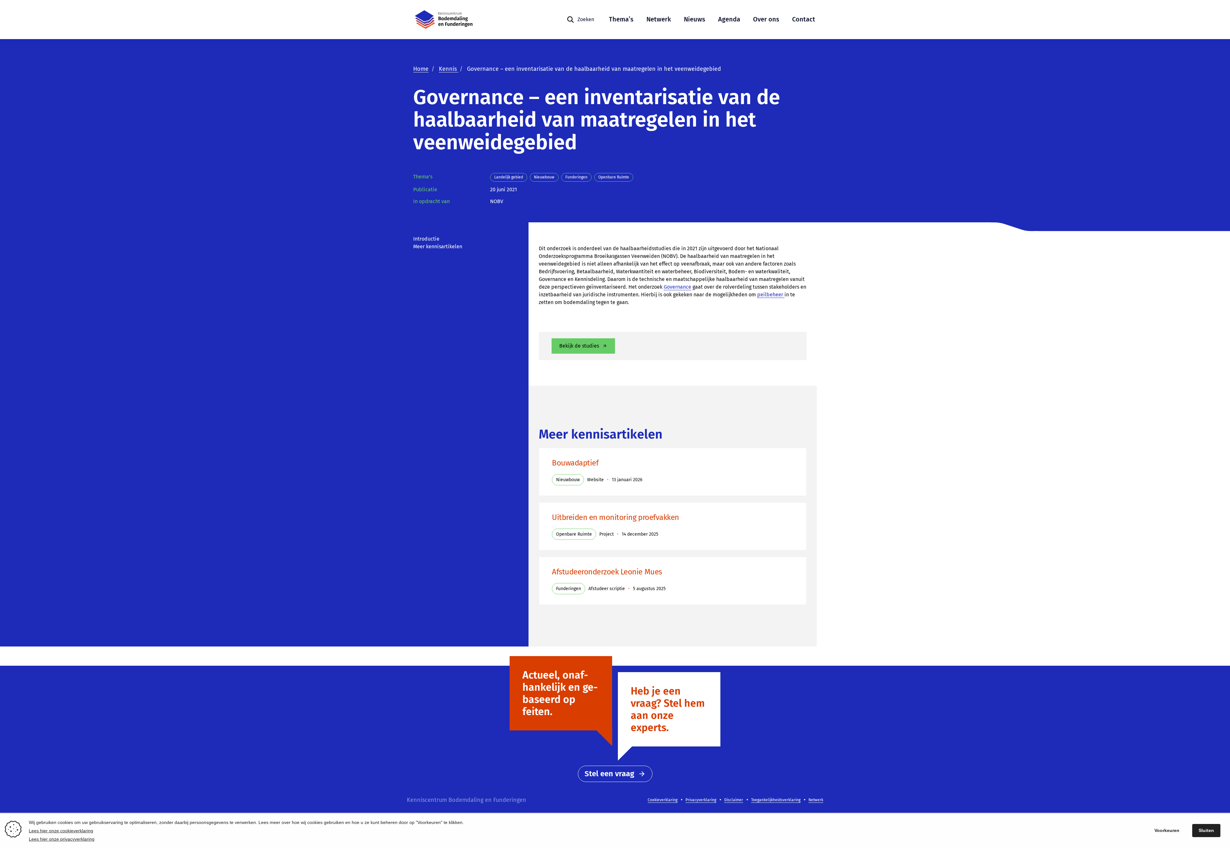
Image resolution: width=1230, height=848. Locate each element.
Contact (803, 19)
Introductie (426, 239)
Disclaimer (733, 800)
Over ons (766, 19)
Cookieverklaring (662, 800)
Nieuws (694, 19)
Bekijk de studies (579, 346)
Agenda (729, 19)
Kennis (448, 68)
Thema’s (621, 19)
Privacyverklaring (700, 800)
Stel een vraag (609, 773)
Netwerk (658, 19)
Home (421, 68)
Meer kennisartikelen (437, 246)
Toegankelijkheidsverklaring (775, 800)
